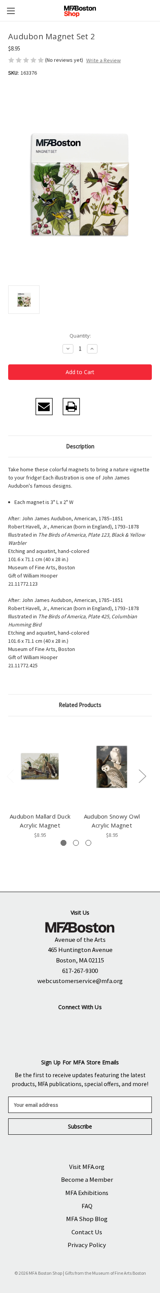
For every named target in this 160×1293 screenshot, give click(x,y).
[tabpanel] (40, 781)
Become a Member (87, 1179)
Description (80, 446)
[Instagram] (66, 1024)
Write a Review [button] (103, 60)
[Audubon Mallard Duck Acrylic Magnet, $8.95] (40, 766)
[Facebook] (17, 406)
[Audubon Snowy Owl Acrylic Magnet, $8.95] (112, 766)
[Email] (44, 406)
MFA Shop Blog (87, 1218)
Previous (10, 776)
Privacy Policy (87, 1245)
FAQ (87, 1206)
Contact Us (86, 1232)
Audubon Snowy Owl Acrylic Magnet (112, 820)
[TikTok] (112, 1024)
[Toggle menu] (10, 10)
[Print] (71, 406)
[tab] (63, 843)
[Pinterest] (125, 406)
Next (142, 776)
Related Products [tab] (80, 705)
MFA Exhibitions (86, 1192)
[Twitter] (98, 406)
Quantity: (80, 335)
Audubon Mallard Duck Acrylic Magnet (40, 820)
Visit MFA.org (86, 1166)
